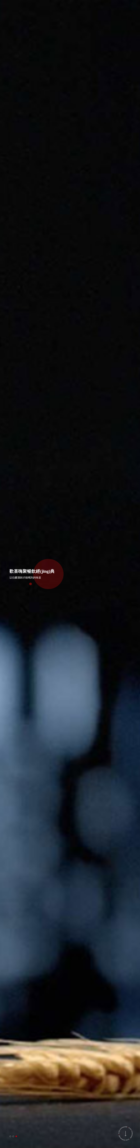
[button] (10, 1136)
